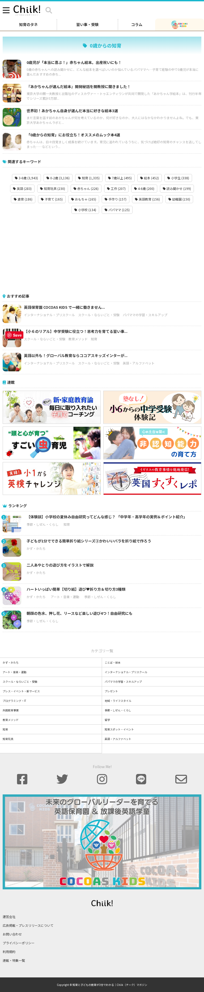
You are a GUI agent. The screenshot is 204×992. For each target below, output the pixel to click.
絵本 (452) (151, 178)
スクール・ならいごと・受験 (99, 314)
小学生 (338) (179, 178)
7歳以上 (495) (121, 178)
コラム (136, 24)
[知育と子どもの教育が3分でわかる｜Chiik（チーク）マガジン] (27, 9)
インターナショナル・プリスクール (49, 314)
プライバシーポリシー (19, 943)
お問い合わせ (12, 934)
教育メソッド (78, 339)
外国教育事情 (11, 710)
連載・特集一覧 (14, 960)
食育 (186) (24, 199)
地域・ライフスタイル (118, 701)
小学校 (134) (86, 209)
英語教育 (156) (149, 199)
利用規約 (9, 951)
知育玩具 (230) (54, 188)
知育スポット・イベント (119, 729)
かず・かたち (36, 548)
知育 (94, 339)
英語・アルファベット (139, 363)
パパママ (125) (119, 209)
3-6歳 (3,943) (28, 178)
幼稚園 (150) (180, 199)
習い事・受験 (87, 24)
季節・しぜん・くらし (42, 524)
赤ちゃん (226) (87, 188)
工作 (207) (118, 188)
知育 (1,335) (90, 178)
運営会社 (9, 916)
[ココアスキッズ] (179, 24)
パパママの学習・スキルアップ (145, 314)
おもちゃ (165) (85, 199)
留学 (107, 720)
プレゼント (111, 691)
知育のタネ (28, 24)
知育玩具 (8, 739)
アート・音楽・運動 (65, 596)
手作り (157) (117, 199)
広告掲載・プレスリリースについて (28, 925)
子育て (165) (53, 199)
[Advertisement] (102, 253)
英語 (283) (24, 188)
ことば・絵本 (113, 662)
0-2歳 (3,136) (59, 178)
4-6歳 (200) (145, 188)
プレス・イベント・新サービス (21, 691)
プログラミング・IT (14, 701)
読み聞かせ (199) (178, 188)
